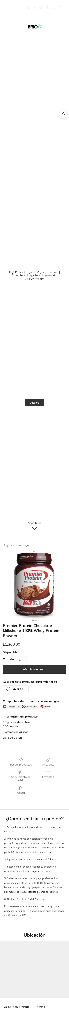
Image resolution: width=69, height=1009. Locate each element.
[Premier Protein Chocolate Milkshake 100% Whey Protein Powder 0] (34, 584)
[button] (15, 688)
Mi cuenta (48, 764)
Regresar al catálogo (16, 545)
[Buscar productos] (63, 114)
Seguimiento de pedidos (21, 778)
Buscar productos (21, 764)
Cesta (21, 792)
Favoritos (48, 777)
